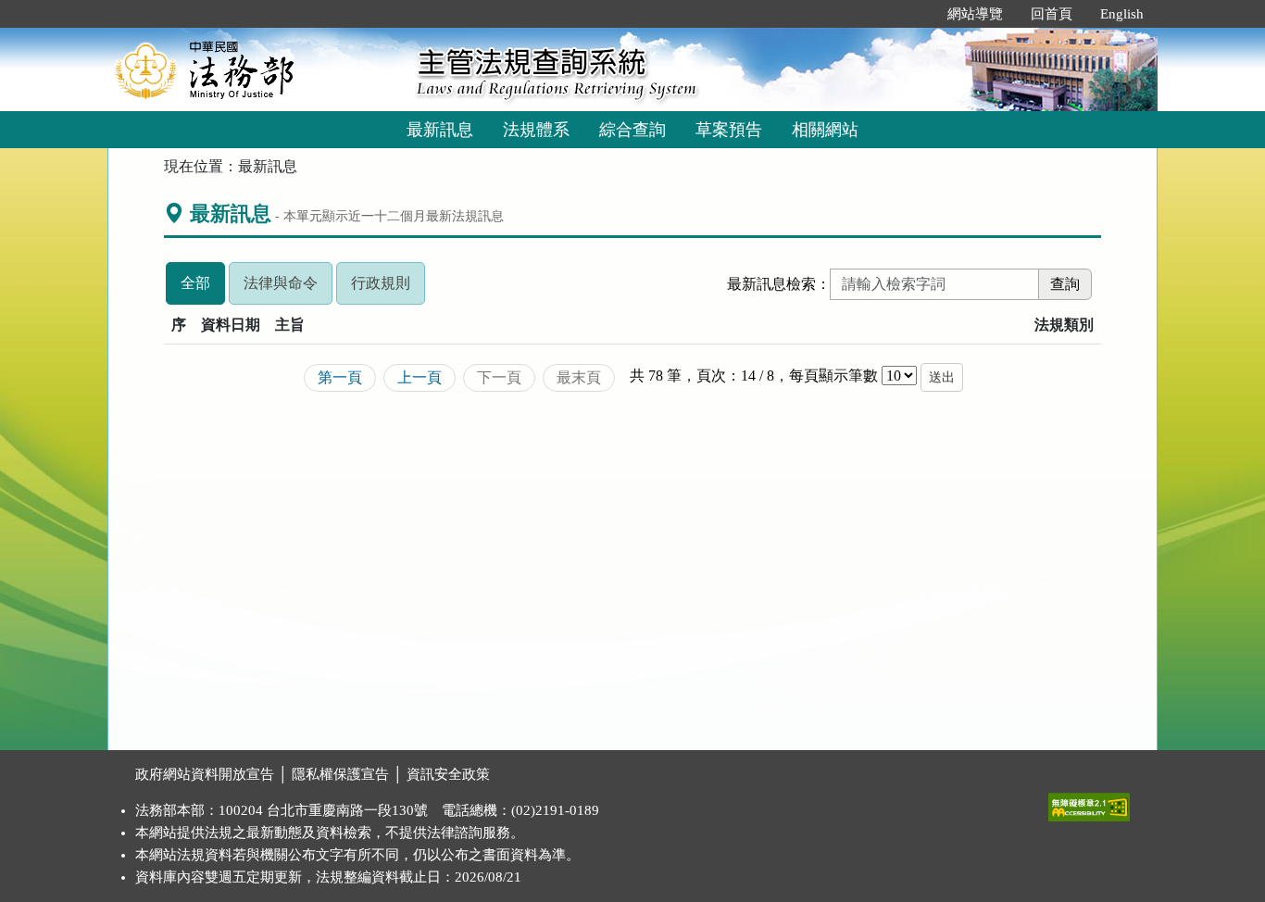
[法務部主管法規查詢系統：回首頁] (255, 69)
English (1122, 13)
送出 (942, 377)
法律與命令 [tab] (288, 289)
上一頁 (419, 377)
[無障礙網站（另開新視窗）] (1089, 803)
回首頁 (1051, 13)
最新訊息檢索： (779, 284)
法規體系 (536, 129)
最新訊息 (440, 129)
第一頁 (340, 377)
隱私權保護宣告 (340, 774)
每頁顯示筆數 (833, 375)
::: (914, 13)
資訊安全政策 (448, 774)
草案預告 (728, 129)
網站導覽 (975, 13)
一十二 (380, 215)
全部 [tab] (203, 289)
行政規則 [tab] (388, 289)
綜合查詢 (632, 129)
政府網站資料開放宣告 (204, 774)
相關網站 (825, 129)
